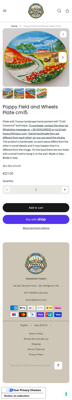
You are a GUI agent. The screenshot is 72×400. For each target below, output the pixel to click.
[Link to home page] (36, 263)
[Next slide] (63, 57)
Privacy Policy (36, 354)
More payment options (36, 228)
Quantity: (8, 181)
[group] (8, 93)
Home (14, 26)
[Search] (59, 10)
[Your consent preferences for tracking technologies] (66, 394)
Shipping (36, 344)
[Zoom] (63, 34)
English (24, 325)
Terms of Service (36, 349)
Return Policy (36, 333)
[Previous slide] (9, 57)
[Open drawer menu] (5, 11)
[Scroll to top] (58, 365)
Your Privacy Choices (27, 390)
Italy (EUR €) (41, 325)
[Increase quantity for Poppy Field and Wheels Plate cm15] (65, 189)
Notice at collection (16, 395)
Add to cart (36, 207)
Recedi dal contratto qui (36, 339)
